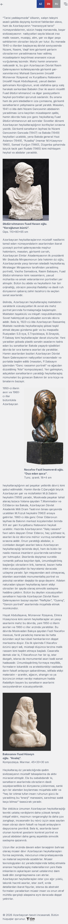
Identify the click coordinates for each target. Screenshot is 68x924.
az (40, 3)
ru (56, 3)
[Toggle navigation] (65, 4)
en (48, 3)
